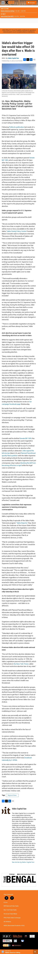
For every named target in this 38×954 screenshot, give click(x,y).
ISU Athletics (7, 921)
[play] (3, 952)
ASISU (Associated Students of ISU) (14, 925)
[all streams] (35, 951)
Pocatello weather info (29, 25)
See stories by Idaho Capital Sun (23, 862)
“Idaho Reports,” (22, 523)
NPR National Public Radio (11, 906)
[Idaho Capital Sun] (6, 811)
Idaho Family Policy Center (16, 231)
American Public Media (10, 914)
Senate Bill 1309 (25, 438)
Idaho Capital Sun (13, 58)
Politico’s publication (16, 127)
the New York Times (21, 664)
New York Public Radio (10, 910)
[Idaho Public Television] (23, 941)
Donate (32, 3)
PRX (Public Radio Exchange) (12, 917)
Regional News (12, 795)
